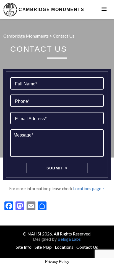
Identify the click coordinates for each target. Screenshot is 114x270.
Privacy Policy (57, 261)
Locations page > (89, 188)
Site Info (24, 247)
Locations (64, 247)
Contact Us (87, 247)
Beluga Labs (69, 239)
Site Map (43, 247)
